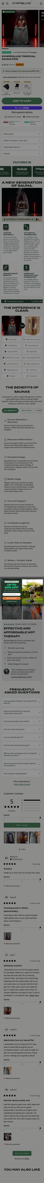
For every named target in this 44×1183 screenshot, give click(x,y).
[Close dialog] (2, 580)
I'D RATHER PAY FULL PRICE (11, 601)
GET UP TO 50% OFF (12, 598)
